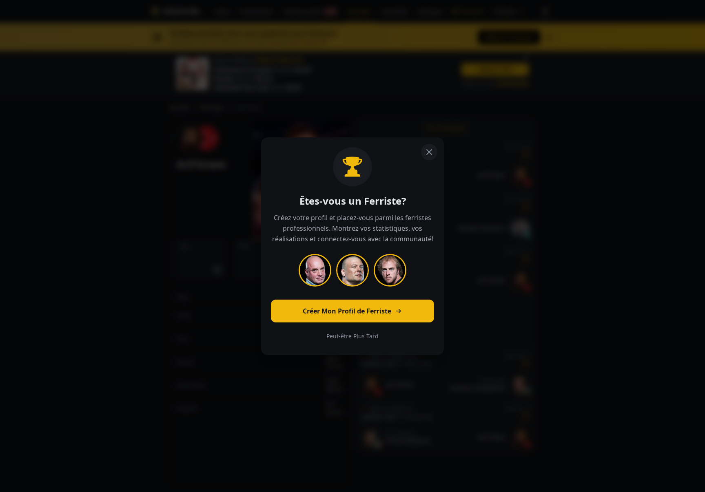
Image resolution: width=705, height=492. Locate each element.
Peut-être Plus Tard (352, 336)
